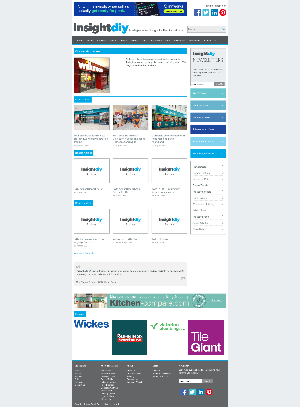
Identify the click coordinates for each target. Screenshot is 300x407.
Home (80, 40)
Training (130, 376)
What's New (199, 210)
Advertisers (194, 40)
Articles (123, 40)
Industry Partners (202, 191)
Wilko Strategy (160, 239)
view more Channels (84, 253)
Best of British (200, 185)
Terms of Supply (160, 376)
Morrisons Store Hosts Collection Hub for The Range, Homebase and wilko (129, 138)
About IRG (131, 370)
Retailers (101, 40)
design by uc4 (112, 404)
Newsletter (179, 40)
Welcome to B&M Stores (126, 239)
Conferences (132, 379)
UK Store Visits (134, 373)
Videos (134, 40)
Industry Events (201, 216)
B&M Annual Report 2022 (88, 188)
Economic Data (201, 179)
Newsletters (199, 166)
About (113, 40)
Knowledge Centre (160, 40)
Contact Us (210, 40)
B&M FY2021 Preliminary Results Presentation (166, 190)
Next (162, 346)
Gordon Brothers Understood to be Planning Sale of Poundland (168, 138)
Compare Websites (135, 382)
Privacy (156, 370)
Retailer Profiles (201, 172)
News (90, 40)
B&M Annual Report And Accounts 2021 (126, 190)
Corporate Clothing (203, 204)
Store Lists (198, 229)
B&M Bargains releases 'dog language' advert (89, 240)
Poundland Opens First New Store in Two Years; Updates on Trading (91, 138)
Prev (75, 346)
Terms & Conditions (162, 373)
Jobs (144, 40)
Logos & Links (200, 222)
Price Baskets (200, 197)
